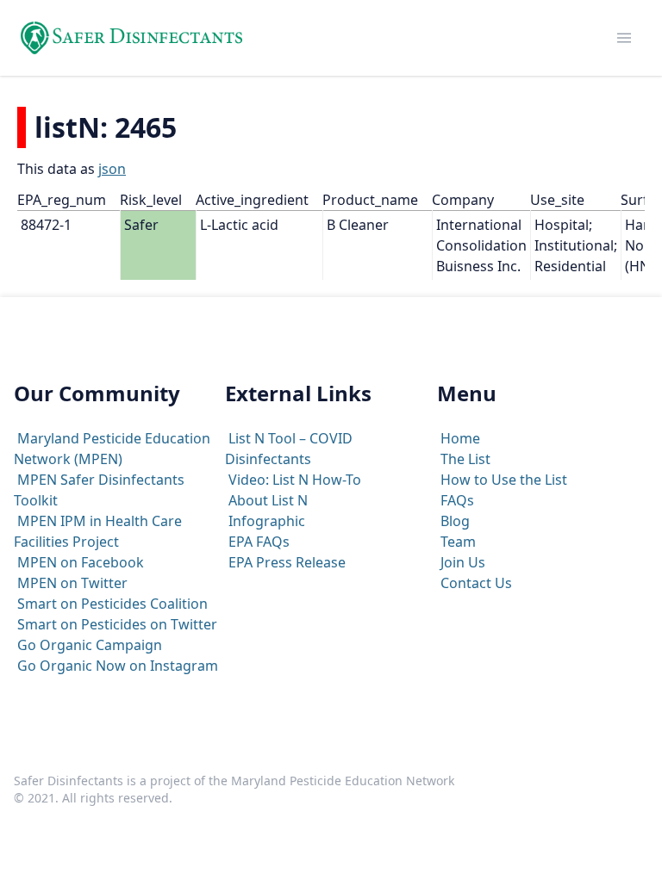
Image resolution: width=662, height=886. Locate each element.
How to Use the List (503, 479)
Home (460, 438)
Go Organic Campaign (89, 644)
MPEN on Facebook (80, 562)
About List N (268, 500)
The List (465, 458)
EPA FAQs (259, 541)
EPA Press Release (287, 562)
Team (458, 541)
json (112, 168)
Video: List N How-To (294, 479)
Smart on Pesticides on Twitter (117, 624)
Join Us (462, 562)
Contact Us (476, 582)
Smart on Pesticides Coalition (112, 603)
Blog (455, 520)
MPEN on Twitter (72, 582)
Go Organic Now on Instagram (117, 665)
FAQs (457, 500)
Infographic (266, 520)
